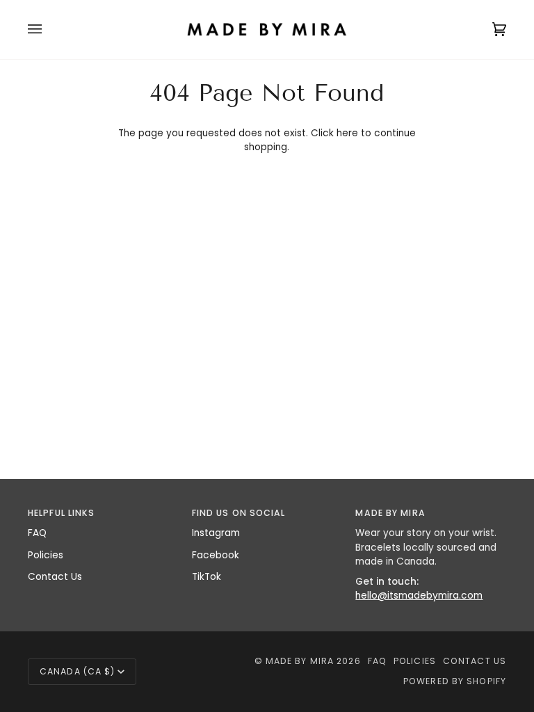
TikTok (206, 576)
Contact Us (55, 576)
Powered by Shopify (454, 681)
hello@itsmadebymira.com (419, 595)
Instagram (216, 533)
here (347, 133)
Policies (45, 555)
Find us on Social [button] (239, 513)
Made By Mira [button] (390, 513)
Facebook (215, 555)
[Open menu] (49, 29)
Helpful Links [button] (61, 513)
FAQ (37, 533)
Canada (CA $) (77, 671)
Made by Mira (300, 661)
